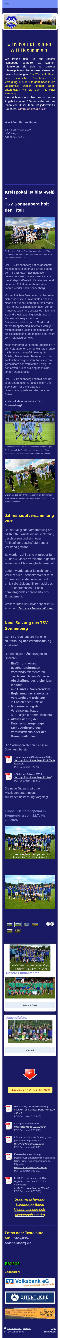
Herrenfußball (30, 1005)
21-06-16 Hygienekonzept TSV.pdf (31, 1188)
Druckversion (14, 1328)
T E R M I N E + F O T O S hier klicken (30, 1089)
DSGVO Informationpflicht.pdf (29, 1144)
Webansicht (50, 1331)
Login (53, 1328)
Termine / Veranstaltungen (36, 608)
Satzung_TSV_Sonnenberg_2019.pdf (32, 777)
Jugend (30, 1050)
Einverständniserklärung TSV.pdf (30, 1167)
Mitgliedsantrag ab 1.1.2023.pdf (29, 1126)
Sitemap (27, 1328)
